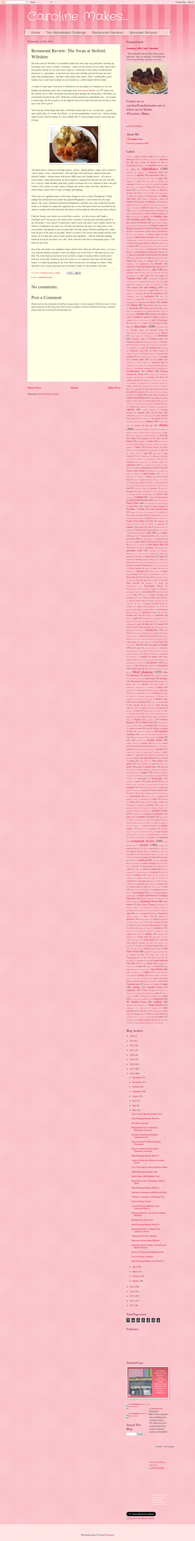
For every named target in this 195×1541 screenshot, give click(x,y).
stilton (165, 925)
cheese (134, 305)
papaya (157, 752)
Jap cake (137, 603)
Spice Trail (148, 916)
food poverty (149, 503)
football (146, 506)
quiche (149, 820)
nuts (139, 728)
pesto (160, 775)
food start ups (163, 503)
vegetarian (130, 990)
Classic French (158, 350)
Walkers (155, 996)
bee (159, 208)
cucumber (161, 407)
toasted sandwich (160, 960)
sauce (128, 875)
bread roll (156, 246)
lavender (138, 621)
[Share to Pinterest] (79, 273)
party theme (149, 757)
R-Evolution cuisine (136, 823)
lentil (140, 630)
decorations (156, 418)
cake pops (144, 275)
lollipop (150, 639)
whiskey (154, 1008)
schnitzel (129, 878)
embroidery (161, 459)
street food (130, 931)
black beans (156, 223)
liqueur (162, 636)
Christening (149, 336)
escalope (157, 465)
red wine (151, 834)
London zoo (160, 639)
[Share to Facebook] (76, 273)
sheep (146, 886)
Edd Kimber (142, 450)
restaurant (163, 837)
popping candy (131, 799)
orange (160, 737)
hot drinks (154, 580)
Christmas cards (156, 338)
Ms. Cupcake (134, 705)
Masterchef (149, 668)
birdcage (136, 216)
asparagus (130, 184)
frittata (154, 518)
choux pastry (135, 336)
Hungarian (164, 589)
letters (156, 633)
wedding (157, 1001)
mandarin (133, 657)
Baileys (154, 190)
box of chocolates (161, 240)
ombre (139, 731)
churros (153, 345)
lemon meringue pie (146, 627)
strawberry (158, 927)
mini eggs (164, 690)
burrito (161, 261)
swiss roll (130, 942)
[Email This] (68, 273)
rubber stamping (149, 863)
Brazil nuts (164, 243)
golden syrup (163, 541)
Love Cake (158, 641)
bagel (138, 190)
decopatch (144, 418)
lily (135, 636)
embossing (150, 459)
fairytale (162, 471)
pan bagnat (149, 749)
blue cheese (152, 231)
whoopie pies (138, 1014)
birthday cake (161, 216)
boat (131, 234)
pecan (141, 769)
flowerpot (148, 494)
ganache (129, 526)
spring (155, 919)
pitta (154, 790)
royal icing (164, 860)
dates (158, 415)
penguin (165, 770)
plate (149, 793)
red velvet (140, 834)
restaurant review (45, 277)
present (161, 805)
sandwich (154, 872)
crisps (163, 401)
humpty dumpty (150, 589)
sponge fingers (144, 919)
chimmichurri (134, 323)
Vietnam (129, 993)
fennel (142, 479)
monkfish (129, 699)
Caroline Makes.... (77, 16)
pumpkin (141, 816)
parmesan (160, 755)
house (161, 583)
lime (142, 635)
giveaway (130, 538)
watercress (134, 999)
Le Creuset (161, 621)
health (138, 565)
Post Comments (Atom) (49, 393)
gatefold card (160, 527)
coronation (143, 383)
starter (158, 922)
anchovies (129, 175)
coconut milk (137, 359)
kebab (162, 606)
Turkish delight (153, 975)
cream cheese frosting (156, 395)
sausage (138, 874)
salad (144, 868)
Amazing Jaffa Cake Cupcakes (142, 48)
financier (129, 485)
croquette (148, 404)
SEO (159, 881)
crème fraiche (137, 401)
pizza (161, 790)
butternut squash (144, 266)
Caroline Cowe (136, 139)
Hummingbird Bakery (153, 586)
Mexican (134, 681)
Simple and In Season (147, 895)
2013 (132, 1296)
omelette (148, 731)
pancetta (129, 752)
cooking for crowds (156, 374)
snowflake (129, 910)
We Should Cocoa (136, 1001)
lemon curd (130, 627)
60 (157, 156)
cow (158, 388)
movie (153, 702)
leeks (139, 624)
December (137, 1077)
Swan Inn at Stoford (86, 90)
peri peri (132, 775)
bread (131, 246)
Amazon (141, 172)
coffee (160, 359)
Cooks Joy (147, 380)
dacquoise (138, 415)
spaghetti (145, 913)
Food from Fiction (138, 500)
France (141, 512)
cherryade (129, 314)
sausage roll (151, 875)
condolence (130, 365)
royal (154, 860)
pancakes (159, 749)
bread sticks (139, 249)
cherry (149, 311)
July (134, 1100)
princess (129, 811)
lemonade (161, 627)
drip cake (161, 441)
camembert (152, 278)
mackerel (132, 651)
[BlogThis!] (71, 273)
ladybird (148, 615)
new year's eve (154, 716)
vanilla (156, 984)
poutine (141, 805)
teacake (146, 951)
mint (139, 693)
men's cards (150, 678)
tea (159, 948)
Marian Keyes (160, 660)
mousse (142, 701)
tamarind (129, 946)
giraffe (156, 536)
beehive (133, 210)
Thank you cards (157, 954)
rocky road (164, 854)
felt (135, 479)
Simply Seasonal (147, 898)
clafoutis (165, 348)
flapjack (139, 491)
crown (157, 403)
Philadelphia (142, 778)
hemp (147, 568)
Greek (133, 547)
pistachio (145, 790)
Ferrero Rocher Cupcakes (142, 1256)
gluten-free (160, 539)
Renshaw (141, 837)
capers (148, 284)
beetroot (151, 210)
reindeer (132, 837)
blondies (157, 228)
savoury (162, 875)
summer (148, 933)
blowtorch (140, 231)
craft (131, 391)
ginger (165, 532)
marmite (140, 662)
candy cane (143, 281)
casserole (139, 293)
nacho (158, 711)
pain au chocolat (159, 746)
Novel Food (139, 725)
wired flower (160, 1014)
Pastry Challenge (143, 764)
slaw (134, 901)
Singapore (161, 898)
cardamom (141, 290)
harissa (129, 562)
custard (129, 415)
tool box (129, 966)
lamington (146, 618)
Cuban (151, 407)
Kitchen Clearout (132, 612)
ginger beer (135, 536)
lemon (160, 624)
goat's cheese (140, 541)
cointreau (129, 362)
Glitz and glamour (146, 539)
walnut (165, 995)
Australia (156, 184)
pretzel (145, 808)
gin (158, 533)
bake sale (132, 193)
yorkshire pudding (143, 1020)
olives (131, 731)
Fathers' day (151, 476)
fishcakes (153, 488)
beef (166, 207)
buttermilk (130, 266)
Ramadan (154, 826)
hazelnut (129, 565)
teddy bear (164, 951)
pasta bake (144, 761)
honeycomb (158, 577)
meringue (164, 678)
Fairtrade (152, 471)
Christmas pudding (133, 342)
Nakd (166, 711)
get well (151, 530)
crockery (129, 404)
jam (130, 600)
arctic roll (149, 181)
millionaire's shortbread (135, 687)
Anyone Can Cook (147, 178)
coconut (164, 356)
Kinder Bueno (150, 609)
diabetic (138, 425)
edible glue (154, 450)
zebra (131, 1023)
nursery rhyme (162, 725)
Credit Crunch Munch (135, 397)
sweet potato (149, 939)
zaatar (165, 1020)
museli (151, 708)
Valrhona (147, 984)
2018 (132, 1064)
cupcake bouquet (149, 409)
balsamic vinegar (157, 199)
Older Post (114, 387)
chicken (140, 313)
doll (130, 435)
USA (161, 981)
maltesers (164, 654)
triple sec (136, 972)
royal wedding (134, 863)
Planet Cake (140, 793)
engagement (143, 462)
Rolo (130, 857)
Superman (130, 937)
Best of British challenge (155, 213)
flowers (159, 494)
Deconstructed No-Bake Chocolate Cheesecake (146, 1143)
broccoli (140, 254)
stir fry (132, 928)
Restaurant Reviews (107, 32)
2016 (132, 1073)
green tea (161, 548)
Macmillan (143, 651)
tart (156, 945)
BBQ (144, 207)
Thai (142, 954)
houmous (149, 583)
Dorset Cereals (151, 435)
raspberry (152, 828)
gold (152, 541)
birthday (147, 216)
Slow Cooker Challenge (146, 904)
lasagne (129, 621)
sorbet (155, 910)
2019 (132, 1059)
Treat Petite (157, 969)
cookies (149, 371)
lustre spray (136, 648)
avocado (132, 187)
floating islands (135, 494)
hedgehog (164, 565)
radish (163, 823)
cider (143, 348)
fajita (128, 474)
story (148, 928)
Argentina (160, 181)
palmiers (139, 749)
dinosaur (138, 429)
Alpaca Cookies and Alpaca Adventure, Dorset (148, 1161)
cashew (128, 293)
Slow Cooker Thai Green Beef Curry (147, 1113)
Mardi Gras (138, 660)
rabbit (155, 823)
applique (129, 181)
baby (149, 187)
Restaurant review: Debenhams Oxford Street (148, 1182)
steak (166, 922)
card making (150, 287)
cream (139, 394)
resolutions (152, 837)
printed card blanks (142, 811)
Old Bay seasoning (160, 728)
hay (163, 562)
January (135, 1280)
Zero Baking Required (144, 1023)
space (137, 913)
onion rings (138, 737)
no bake (149, 719)
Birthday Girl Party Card (142, 1219)
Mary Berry (139, 665)
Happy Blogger (150, 559)
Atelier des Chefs (143, 184)
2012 (132, 1300)
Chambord (161, 299)
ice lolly (159, 592)
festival (165, 479)
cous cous (149, 389)
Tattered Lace (149, 948)
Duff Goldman (139, 444)
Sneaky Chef (159, 907)
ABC (163, 156)
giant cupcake (139, 533)
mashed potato (136, 668)
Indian (152, 594)
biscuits (143, 222)
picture (148, 781)
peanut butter (150, 766)
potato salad (144, 802)
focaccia (129, 497)
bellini (128, 213)
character (142, 302)
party (137, 757)
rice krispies (131, 851)
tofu (141, 963)
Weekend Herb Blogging (135, 1005)
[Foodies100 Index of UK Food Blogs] (139, 1403)
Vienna (161, 990)
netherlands (130, 717)
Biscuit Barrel (131, 222)
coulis (156, 386)
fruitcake (161, 521)
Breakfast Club (156, 252)
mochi (146, 693)
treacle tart (144, 969)
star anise (139, 922)
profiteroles (137, 814)
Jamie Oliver (141, 600)
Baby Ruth (161, 187)
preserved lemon (132, 808)
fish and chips (140, 488)
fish (127, 488)
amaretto (129, 172)
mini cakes (153, 690)
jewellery (129, 606)
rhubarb (161, 845)
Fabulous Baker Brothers (136, 471)
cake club (157, 272)
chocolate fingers (137, 330)
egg (145, 453)
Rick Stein (144, 851)
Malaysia (154, 654)
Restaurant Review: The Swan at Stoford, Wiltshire (149, 1214)
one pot (142, 734)
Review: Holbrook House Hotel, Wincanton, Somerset (145, 1150)
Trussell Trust (160, 972)
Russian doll (147, 866)
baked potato (153, 196)
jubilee (139, 606)
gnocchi (129, 542)
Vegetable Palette (154, 987)
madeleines (136, 654)
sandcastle (129, 872)
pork (154, 798)
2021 (132, 1050)
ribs (144, 848)
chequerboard (138, 311)
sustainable (156, 937)
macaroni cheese (150, 648)
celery (162, 296)
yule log (157, 1020)
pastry (129, 763)
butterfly (158, 263)
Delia (166, 418)
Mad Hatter (154, 651)
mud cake (147, 705)
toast (148, 960)
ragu (128, 826)
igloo (144, 595)
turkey (142, 975)
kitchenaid (146, 612)
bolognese (140, 234)
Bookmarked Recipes (144, 237)
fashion (139, 476)
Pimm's (142, 784)
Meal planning (143, 672)
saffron (129, 869)
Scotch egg (150, 878)
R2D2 (148, 823)
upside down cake (149, 981)
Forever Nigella (159, 506)
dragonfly (140, 441)
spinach (161, 916)
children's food (131, 320)
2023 (132, 1040)
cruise (165, 404)
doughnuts (145, 438)
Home (35, 32)
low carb (129, 645)
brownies (153, 254)
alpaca (133, 169)
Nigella (137, 719)
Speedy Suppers (132, 916)
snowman (140, 910)
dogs (166, 432)
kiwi (155, 612)
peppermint (133, 772)
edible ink (164, 450)
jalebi (166, 597)
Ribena (137, 848)
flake (163, 488)
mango (154, 656)
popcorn (161, 796)
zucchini (158, 1023)
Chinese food (147, 323)
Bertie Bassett (138, 213)
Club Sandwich (148, 353)
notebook (161, 722)
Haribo (162, 559)
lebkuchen (130, 624)
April (134, 1266)
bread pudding (144, 246)
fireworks (161, 485)
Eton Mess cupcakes (140, 1123)
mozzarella (163, 702)
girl (163, 536)
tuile (127, 975)
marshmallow (152, 662)
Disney (147, 429)
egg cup (156, 453)
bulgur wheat (160, 258)
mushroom (161, 708)
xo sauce (140, 1017)
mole (131, 696)
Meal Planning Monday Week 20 (145, 1224)
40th (150, 156)
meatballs (147, 675)
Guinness (152, 553)
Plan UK (129, 793)
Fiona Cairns (140, 485)
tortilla (139, 966)
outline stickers (131, 743)
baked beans (163, 193)
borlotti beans (131, 240)
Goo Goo (132, 545)
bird (127, 216)
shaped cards (163, 884)
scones (139, 878)
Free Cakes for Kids (134, 515)
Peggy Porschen (152, 770)
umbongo (146, 978)
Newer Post (34, 387)
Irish (138, 597)
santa (163, 872)
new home (142, 716)
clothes (128, 353)
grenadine (152, 550)
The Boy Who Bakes (148, 957)
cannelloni (138, 284)
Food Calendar (162, 497)
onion (128, 737)
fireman (151, 485)
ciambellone (133, 348)
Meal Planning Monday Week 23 (145, 1155)
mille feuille (159, 684)
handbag (139, 559)
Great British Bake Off (158, 544)
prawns (151, 804)
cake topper (159, 275)
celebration (149, 296)
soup (128, 913)
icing (135, 594)
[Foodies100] (132, 1406)
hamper (129, 559)
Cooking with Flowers (134, 377)
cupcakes (141, 412)
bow (140, 240)
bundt (128, 260)
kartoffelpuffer (151, 606)
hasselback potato (153, 562)
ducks (128, 444)
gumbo (162, 553)
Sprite (131, 922)
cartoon (162, 290)
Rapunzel (141, 828)
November (137, 1082)
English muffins (158, 462)
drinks (150, 441)
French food (150, 515)
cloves (137, 353)
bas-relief (144, 205)
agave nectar (140, 162)
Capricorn (157, 284)
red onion (129, 834)
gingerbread (146, 536)
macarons (164, 648)
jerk (163, 603)
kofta (163, 612)
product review (160, 810)
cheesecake (133, 308)
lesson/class (152, 630)
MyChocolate (148, 711)
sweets (162, 939)
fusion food (139, 524)
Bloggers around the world (137, 228)
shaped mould (134, 886)
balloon (144, 199)
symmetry (142, 943)
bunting (140, 261)
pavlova (162, 764)
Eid (137, 456)
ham (161, 556)
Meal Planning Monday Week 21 (145, 1187)
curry (160, 412)
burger (150, 260)
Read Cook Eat (147, 831)
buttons (129, 269)
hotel (163, 580)
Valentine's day (132, 984)
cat (148, 293)
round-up (142, 860)
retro (166, 841)
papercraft (140, 755)
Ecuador (132, 450)
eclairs (165, 447)
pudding (147, 814)
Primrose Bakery (158, 808)
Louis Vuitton (145, 642)
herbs (155, 568)
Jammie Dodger (155, 601)
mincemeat (141, 690)
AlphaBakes (150, 168)
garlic (149, 527)
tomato (150, 963)
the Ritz (162, 957)
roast (128, 854)
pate (154, 763)
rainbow (136, 826)
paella (147, 746)
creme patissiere (151, 400)
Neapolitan (161, 713)
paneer (138, 752)
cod (151, 359)
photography (157, 778)
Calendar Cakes (134, 278)
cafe (146, 270)
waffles (136, 996)
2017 (132, 1068)
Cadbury (138, 269)
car (166, 284)
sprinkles (164, 919)
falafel (136, 474)
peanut (138, 766)
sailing (137, 869)
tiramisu (140, 960)
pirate (128, 790)
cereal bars (149, 299)
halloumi (139, 556)
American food (155, 172)
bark (135, 205)
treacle (135, 969)
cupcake (130, 409)
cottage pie (146, 386)
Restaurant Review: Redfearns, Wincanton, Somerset (145, 1128)
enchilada (130, 462)
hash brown (139, 562)
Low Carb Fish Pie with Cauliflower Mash (149, 1167)
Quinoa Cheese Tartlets (141, 1201)
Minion (131, 693)
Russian (136, 866)
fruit (151, 520)
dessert (149, 421)
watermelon (158, 998)
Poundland (130, 805)
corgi (156, 380)
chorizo (164, 332)
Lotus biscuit (131, 642)
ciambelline (164, 345)
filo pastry (161, 482)
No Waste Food (146, 722)
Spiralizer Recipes (143, 32)
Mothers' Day (162, 698)
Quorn (165, 820)
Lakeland (159, 615)
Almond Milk (163, 165)
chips (158, 323)
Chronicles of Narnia (140, 345)
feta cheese (140, 482)
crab (166, 389)
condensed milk (158, 362)
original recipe (154, 740)
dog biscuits (156, 432)
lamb (135, 618)
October (136, 1086)
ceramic (129, 299)
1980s (136, 156)
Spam (154, 913)
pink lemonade (151, 787)
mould (133, 702)
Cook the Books (159, 368)
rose (137, 857)
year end (150, 1016)
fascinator (129, 476)
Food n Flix (132, 503)
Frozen (162, 518)
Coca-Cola (161, 353)
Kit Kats (162, 609)
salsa (163, 869)
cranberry (141, 392)
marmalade (130, 662)
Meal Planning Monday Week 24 (145, 1118)
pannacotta (147, 752)
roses (154, 857)
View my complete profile (137, 143)
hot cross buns (141, 580)
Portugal (165, 799)
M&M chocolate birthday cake (144, 1171)
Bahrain (146, 190)
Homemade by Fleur (134, 577)
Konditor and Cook (134, 615)
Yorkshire (129, 1020)
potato (132, 801)
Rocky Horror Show (148, 854)
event (135, 467)
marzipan (150, 665)
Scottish (161, 878)
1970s (128, 156)
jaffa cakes (156, 597)
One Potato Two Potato (156, 734)
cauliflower (158, 293)
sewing (138, 884)
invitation (129, 597)
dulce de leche (153, 444)
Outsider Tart (146, 743)
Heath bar (154, 565)
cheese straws (163, 305)
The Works (130, 960)
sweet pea (136, 940)
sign (150, 893)
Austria (165, 184)
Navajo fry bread (148, 713)
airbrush (153, 162)
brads (131, 243)
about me (130, 159)
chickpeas (153, 314)
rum (159, 863)
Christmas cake (138, 339)
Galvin (150, 524)
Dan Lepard (149, 415)
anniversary (155, 175)
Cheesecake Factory (151, 308)
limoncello (152, 636)
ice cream (147, 591)
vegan (165, 984)
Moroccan (148, 699)
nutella (131, 728)
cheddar (164, 302)
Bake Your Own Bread (148, 193)
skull (128, 901)
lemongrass (130, 630)
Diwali (155, 429)
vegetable (136, 987)
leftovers (149, 624)
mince (160, 687)
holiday (135, 574)
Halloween (150, 556)
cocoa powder (153, 356)
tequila (132, 954)
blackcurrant (143, 225)
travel (157, 966)
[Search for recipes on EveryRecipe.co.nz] (134, 126)
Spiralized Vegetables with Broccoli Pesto (149, 1192)
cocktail (129, 356)
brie (166, 252)
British (131, 255)
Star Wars (149, 922)
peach (128, 766)
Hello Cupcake (135, 568)
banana (129, 201)
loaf (143, 639)
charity (152, 302)
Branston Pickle (143, 243)
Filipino (151, 482)
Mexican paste (148, 681)
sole (148, 910)
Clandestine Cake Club (139, 350)
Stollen (140, 928)
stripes (141, 931)
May (134, 1110)
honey (148, 577)
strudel (149, 931)
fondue (150, 497)
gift (149, 532)
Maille (146, 654)
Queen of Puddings (136, 820)
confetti (140, 365)
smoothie (146, 907)
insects (161, 594)
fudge (128, 524)
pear (163, 766)
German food (140, 530)
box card (148, 240)
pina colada (153, 784)
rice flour (161, 848)
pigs (135, 784)
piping (162, 787)
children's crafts (158, 317)
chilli (153, 320)
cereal (138, 299)
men (140, 678)
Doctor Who (144, 432)
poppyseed (145, 799)
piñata (162, 784)
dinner (163, 425)
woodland (129, 1017)
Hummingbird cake (133, 589)
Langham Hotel (159, 618)
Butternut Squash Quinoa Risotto (146, 1240)
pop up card (149, 796)
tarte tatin (137, 948)
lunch (165, 644)
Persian (140, 775)
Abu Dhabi (144, 159)
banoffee (141, 202)
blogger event (157, 225)
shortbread (157, 889)
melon (165, 675)
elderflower (145, 456)
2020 (132, 1054)
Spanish (162, 913)
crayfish (151, 392)
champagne (130, 302)
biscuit (162, 219)
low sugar (153, 644)
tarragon (148, 945)
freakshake (161, 512)
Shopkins (146, 889)
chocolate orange (157, 330)
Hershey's (140, 571)
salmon (154, 868)
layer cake (149, 621)
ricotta (153, 851)
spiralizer (130, 919)
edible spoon (135, 453)
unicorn (156, 978)
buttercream (144, 263)
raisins (145, 825)
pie (155, 781)
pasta (132, 760)
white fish (143, 1011)
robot (136, 854)
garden (141, 527)
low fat (139, 644)
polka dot (164, 793)
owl (157, 743)
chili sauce (144, 320)
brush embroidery (137, 258)
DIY (163, 429)
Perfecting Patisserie (160, 772)
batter (128, 208)
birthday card (138, 219)
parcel (150, 755)
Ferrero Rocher (153, 479)
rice (151, 848)
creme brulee (155, 398)
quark (152, 816)
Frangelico (150, 512)
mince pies (130, 690)
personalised (150, 775)
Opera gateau (149, 737)
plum (156, 793)
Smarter (162, 904)
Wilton (149, 1014)
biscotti (154, 219)
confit (149, 365)
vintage (147, 993)
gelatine (129, 530)
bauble (136, 208)
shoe (166, 886)
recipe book (160, 831)
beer (142, 210)
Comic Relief (142, 362)
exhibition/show (146, 467)
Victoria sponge (148, 990)
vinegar (139, 993)
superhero (161, 934)
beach (152, 207)
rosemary (145, 857)
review (144, 845)
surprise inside (143, 937)
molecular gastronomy (146, 696)
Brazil (154, 243)
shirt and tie (156, 887)
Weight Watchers (155, 1004)
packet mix (138, 746)
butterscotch (160, 266)
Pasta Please (157, 760)
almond (151, 165)
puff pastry (158, 813)
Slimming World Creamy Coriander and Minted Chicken (149, 1246)
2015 (132, 1286)
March (135, 1271)
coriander (164, 380)
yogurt (160, 1016)
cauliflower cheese (133, 296)
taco (151, 942)
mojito (165, 693)
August (135, 1096)
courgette (138, 389)
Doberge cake (131, 432)
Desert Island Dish (136, 421)
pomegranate (134, 796)
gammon (161, 524)
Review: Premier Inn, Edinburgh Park (148, 1252)
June (134, 1105)
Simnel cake (130, 895)
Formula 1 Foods (135, 509)
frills (147, 518)
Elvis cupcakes (137, 459)
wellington (130, 1008)
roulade (132, 860)
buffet (149, 258)
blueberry (164, 231)
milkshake (145, 684)
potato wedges (159, 802)
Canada (162, 278)
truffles (147, 972)
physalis (129, 781)
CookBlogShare (133, 371)
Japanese (147, 603)
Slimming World (149, 901)
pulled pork (130, 817)
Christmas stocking (150, 342)
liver (137, 639)
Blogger (110, 1534)
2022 (132, 1045)
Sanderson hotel (142, 872)
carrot (151, 290)
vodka (156, 993)
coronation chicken (158, 383)
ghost (159, 530)
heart (145, 565)
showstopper (138, 892)
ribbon (128, 848)
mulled (135, 708)
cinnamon (153, 347)
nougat (128, 725)
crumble (132, 406)
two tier (136, 978)
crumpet (142, 407)
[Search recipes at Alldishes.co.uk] (156, 1467)
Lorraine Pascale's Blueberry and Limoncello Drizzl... (145, 1207)
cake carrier (146, 272)
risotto (162, 851)
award (141, 187)
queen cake (164, 817)
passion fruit (163, 758)
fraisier (133, 512)
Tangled (139, 946)
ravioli (137, 831)
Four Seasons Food (159, 509)
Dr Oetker (157, 438)
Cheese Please (149, 305)
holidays (145, 574)
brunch (165, 254)
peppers (144, 772)
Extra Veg (159, 467)
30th (143, 156)
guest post (142, 553)
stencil (131, 925)
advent (153, 159)
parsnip (129, 758)
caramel (134, 287)
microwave (161, 681)
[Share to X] (73, 273)
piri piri (136, 790)
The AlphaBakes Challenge (66, 32)
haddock (129, 556)
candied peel (131, 281)
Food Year (133, 506)
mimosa (150, 687)
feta (130, 482)
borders (162, 237)
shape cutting (149, 884)
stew (139, 925)
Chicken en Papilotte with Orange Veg (148, 1196)
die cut (149, 425)
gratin (142, 545)
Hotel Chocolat (132, 583)
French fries (163, 515)
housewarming (131, 586)
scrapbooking (141, 881)
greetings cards (134, 550)
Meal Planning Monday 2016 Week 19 (148, 1261)
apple (160, 178)
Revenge (133, 845)
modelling (156, 693)
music (128, 711)
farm (162, 474)
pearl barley (130, 770)
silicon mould (160, 892)
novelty (149, 725)
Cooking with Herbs (156, 377)
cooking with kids (133, 380)
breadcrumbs (153, 249)
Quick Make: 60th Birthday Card (145, 1176)
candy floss (155, 281)
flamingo (129, 491)
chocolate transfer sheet (149, 333)
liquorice (129, 639)
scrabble (129, 881)
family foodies (149, 473)
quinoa (157, 819)
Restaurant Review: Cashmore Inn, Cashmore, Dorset (146, 1230)
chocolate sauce (132, 333)
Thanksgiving (131, 957)
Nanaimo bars (134, 713)
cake (154, 269)
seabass (151, 881)
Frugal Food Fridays (135, 520)
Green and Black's (146, 547)
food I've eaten (159, 500)
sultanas (129, 934)
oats (147, 728)
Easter (138, 447)
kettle (128, 609)
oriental (139, 740)
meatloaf (157, 675)
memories (132, 678)
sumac (139, 934)
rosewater (164, 857)
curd (152, 412)
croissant (139, 404)
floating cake (163, 491)
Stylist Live (160, 931)
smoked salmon (132, 907)
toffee (133, 963)
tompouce (161, 963)
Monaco (161, 696)
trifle (128, 972)
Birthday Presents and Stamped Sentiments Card (145, 1136)
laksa (128, 618)
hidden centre (154, 571)
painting (129, 749)
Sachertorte (161, 866)
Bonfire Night (154, 234)
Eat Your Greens (152, 447)
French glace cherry (136, 518)
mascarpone (163, 665)
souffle (162, 910)
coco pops (141, 356)
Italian (146, 597)
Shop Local (135, 889)
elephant (156, 456)
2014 (132, 1291)
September (137, 1091)
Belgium (161, 210)
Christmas (162, 335)
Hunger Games (134, 592)
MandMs (143, 656)
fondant (139, 497)
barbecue (151, 201)
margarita (148, 660)
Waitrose (146, 996)
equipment (130, 464)
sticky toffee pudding (152, 925)
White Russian (155, 1011)
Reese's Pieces (163, 834)
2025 (132, 1036)
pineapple (130, 787)
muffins (157, 705)
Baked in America (136, 196)
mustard (137, 710)
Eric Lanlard (145, 465)
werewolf (142, 1008)
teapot (155, 951)
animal (140, 175)
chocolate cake (162, 327)
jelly (156, 603)
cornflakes (132, 383)
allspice (141, 165)
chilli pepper (163, 320)
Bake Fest (164, 190)
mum (144, 708)
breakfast (141, 251)
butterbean (130, 264)
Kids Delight (137, 609)
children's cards (141, 316)
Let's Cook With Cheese (142, 633)
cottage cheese (132, 386)
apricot (139, 181)
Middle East (131, 684)
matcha (158, 668)
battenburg (161, 205)
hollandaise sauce (158, 574)
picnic (138, 781)
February (136, 1276)
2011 (132, 1305)
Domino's (139, 435)
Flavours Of (150, 491)
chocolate (140, 326)
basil (152, 205)
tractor (148, 966)
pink (141, 787)
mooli (139, 699)
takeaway (161, 943)
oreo (128, 740)
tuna (134, 975)
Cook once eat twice (143, 368)
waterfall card (145, 999)
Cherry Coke (160, 311)
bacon (128, 189)
